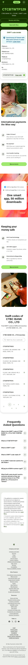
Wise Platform (14, 585)
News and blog (14, 598)
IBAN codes (14, 606)
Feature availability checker (14, 568)
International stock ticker (14, 603)
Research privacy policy (14, 600)
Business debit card (14, 588)
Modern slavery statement (14, 636)
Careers (14, 556)
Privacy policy (14, 629)
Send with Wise (14, 25)
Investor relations (14, 560)
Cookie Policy (14, 631)
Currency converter (14, 601)
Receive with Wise (14, 20)
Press (14, 555)
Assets (14, 583)
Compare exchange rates (14, 610)
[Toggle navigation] (24, 2)
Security (14, 553)
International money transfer (14, 575)
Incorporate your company (14, 611)
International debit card (14, 578)
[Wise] (3, 2)
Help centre (14, 563)
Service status (14, 558)
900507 (15, 650)
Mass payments (14, 590)
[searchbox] (14, 340)
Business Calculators (14, 615)
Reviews (14, 565)
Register (16, 2)
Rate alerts (14, 608)
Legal (14, 627)
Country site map (14, 634)
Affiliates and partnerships (14, 561)
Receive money (14, 581)
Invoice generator (14, 613)
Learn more (16, 41)
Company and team (14, 551)
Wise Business (14, 586)
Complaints (14, 633)
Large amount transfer (14, 580)
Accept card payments (14, 592)
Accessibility (14, 567)
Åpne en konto (14, 164)
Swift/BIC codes (14, 605)
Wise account (14, 576)
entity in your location (19, 656)
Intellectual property (14, 638)
